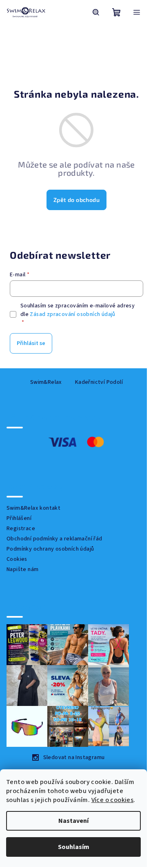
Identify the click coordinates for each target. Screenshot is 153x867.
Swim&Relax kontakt (33, 508)
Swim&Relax (46, 382)
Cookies (17, 559)
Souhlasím (73, 846)
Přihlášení (19, 518)
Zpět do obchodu (76, 199)
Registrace (21, 528)
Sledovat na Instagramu (74, 757)
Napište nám (22, 569)
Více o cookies (112, 799)
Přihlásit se (31, 343)
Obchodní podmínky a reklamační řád (54, 539)
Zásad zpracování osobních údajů (72, 314)
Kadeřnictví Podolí (99, 382)
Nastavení (73, 820)
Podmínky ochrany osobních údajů (50, 549)
